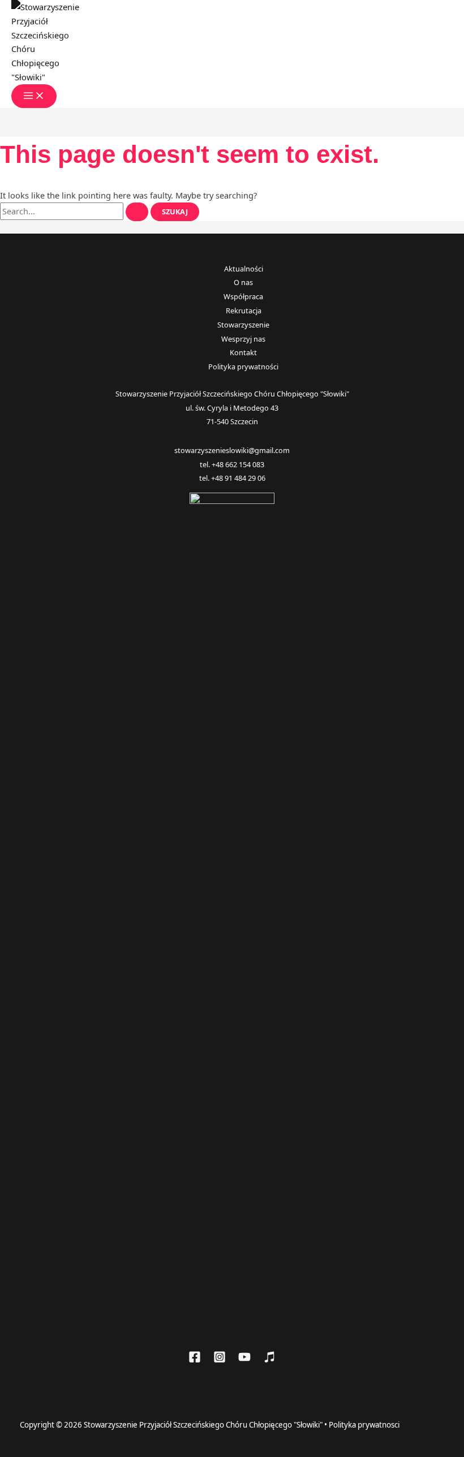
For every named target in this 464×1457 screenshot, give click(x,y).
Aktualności (243, 269)
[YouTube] (244, 1359)
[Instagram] (219, 1359)
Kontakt (243, 352)
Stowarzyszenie (243, 325)
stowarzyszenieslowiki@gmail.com (232, 450)
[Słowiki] (269, 1359)
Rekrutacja (243, 310)
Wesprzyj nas (243, 339)
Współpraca (243, 296)
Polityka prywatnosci (364, 1425)
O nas (243, 282)
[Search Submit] (137, 211)
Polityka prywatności (243, 366)
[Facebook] (194, 1359)
